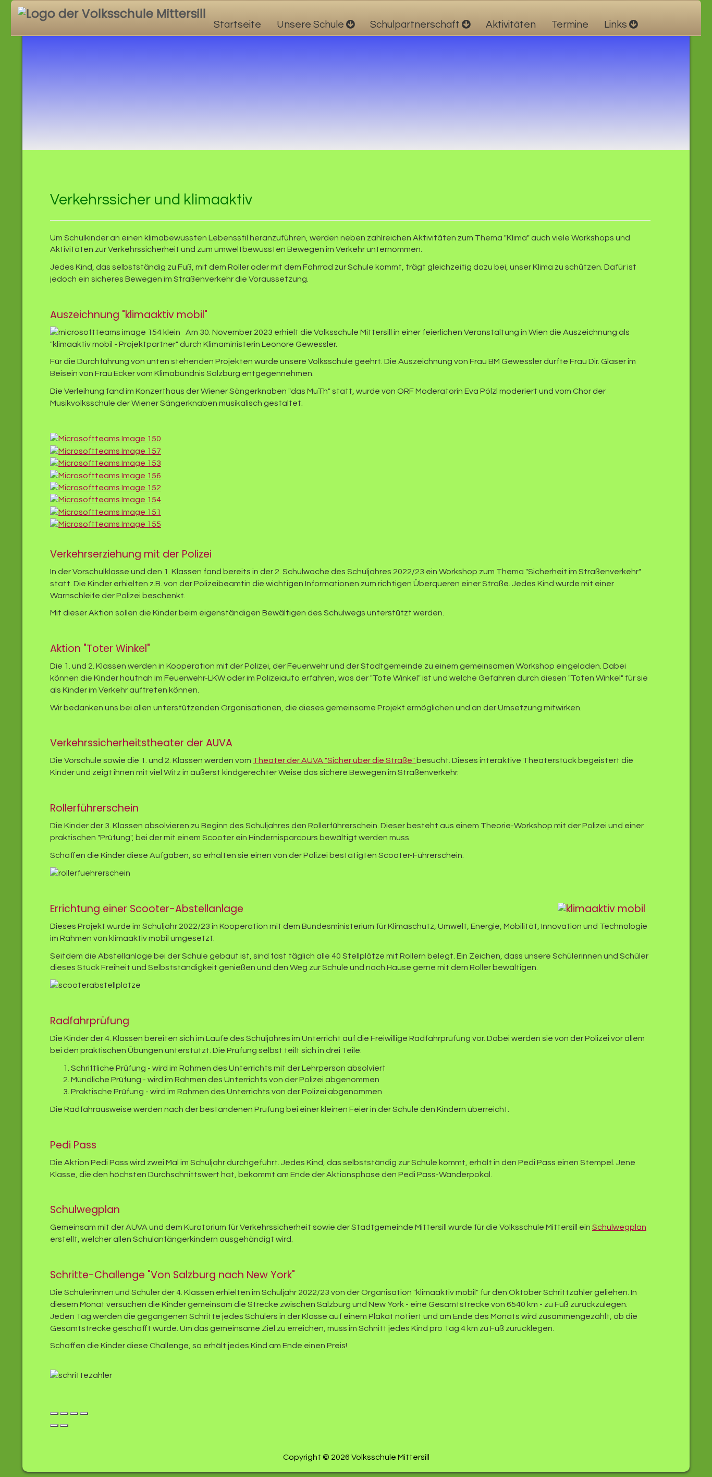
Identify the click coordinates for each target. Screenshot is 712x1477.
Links (615, 24)
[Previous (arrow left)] (54, 1425)
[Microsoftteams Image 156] (108, 475)
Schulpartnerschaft (415, 24)
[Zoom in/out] (84, 1413)
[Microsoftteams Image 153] (108, 463)
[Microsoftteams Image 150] (108, 438)
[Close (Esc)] (54, 1413)
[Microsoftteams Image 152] (108, 487)
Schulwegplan (619, 1227)
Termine (569, 24)
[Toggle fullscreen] (74, 1413)
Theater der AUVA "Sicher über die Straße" (334, 760)
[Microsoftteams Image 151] (108, 511)
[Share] (64, 1413)
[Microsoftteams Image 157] (108, 450)
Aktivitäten (511, 24)
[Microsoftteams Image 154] (108, 499)
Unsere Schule (310, 24)
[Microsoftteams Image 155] (108, 524)
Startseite (237, 24)
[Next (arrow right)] (64, 1425)
